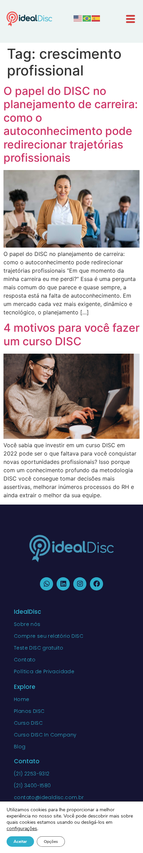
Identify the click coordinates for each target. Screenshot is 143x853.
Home (22, 699)
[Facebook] (96, 583)
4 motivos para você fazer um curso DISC (71, 334)
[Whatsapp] (46, 583)
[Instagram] (79, 583)
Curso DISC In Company (45, 734)
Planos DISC (29, 711)
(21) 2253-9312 (32, 773)
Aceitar (20, 841)
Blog (20, 746)
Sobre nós (27, 624)
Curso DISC (28, 722)
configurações (22, 829)
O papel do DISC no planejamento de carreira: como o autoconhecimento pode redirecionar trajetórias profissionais (70, 124)
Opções (51, 841)
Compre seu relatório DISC (48, 636)
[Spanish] (96, 17)
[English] (78, 17)
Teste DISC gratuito (39, 647)
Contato (25, 659)
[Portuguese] (87, 17)
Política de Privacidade (44, 671)
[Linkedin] (63, 583)
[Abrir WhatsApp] (125, 835)
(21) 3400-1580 (32, 785)
